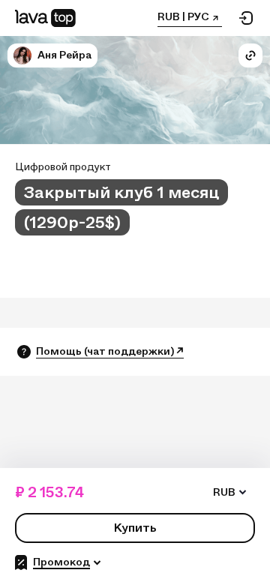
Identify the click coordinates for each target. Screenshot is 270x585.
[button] (23, 55)
